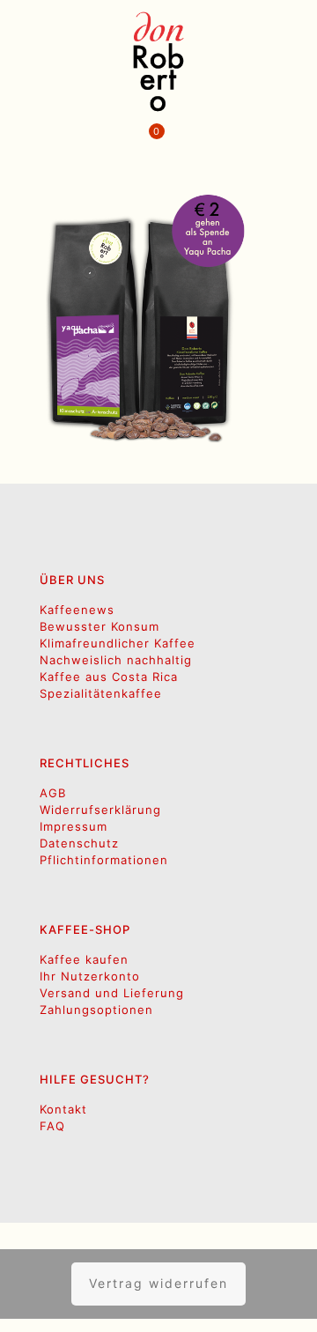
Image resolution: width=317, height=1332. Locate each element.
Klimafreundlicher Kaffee (117, 643)
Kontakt (63, 1109)
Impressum (73, 826)
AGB (53, 793)
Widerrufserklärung (100, 810)
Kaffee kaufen (84, 959)
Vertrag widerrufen (158, 1283)
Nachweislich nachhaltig (116, 660)
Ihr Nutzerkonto (90, 976)
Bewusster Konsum (99, 626)
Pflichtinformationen (104, 860)
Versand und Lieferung (112, 993)
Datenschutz (79, 843)
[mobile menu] (293, 35)
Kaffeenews (77, 610)
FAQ (52, 1126)
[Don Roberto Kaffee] (158, 62)
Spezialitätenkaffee (101, 693)
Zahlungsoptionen (96, 1010)
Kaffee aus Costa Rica (109, 677)
